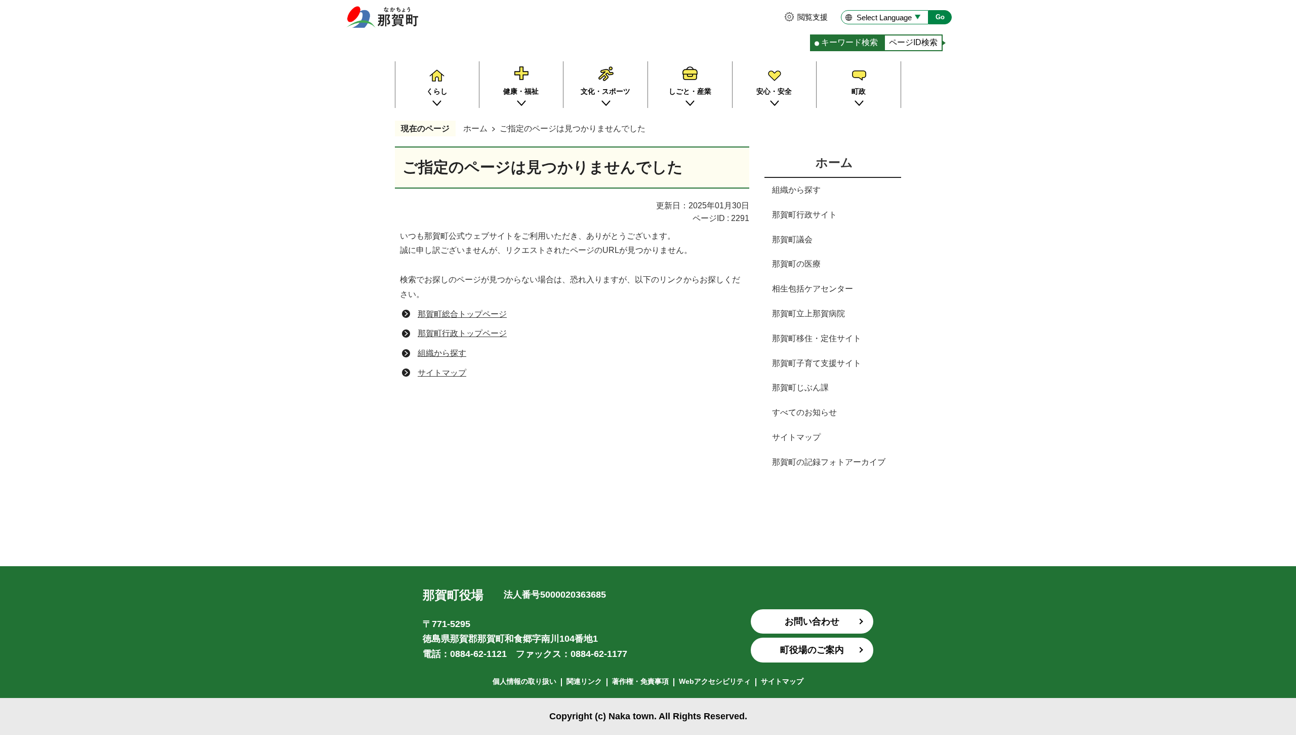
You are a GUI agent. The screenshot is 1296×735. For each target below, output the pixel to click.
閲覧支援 (812, 17)
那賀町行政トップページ (462, 333)
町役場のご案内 (812, 650)
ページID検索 (913, 42)
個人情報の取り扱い (524, 681)
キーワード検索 (849, 42)
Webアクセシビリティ (715, 681)
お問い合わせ (812, 621)
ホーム (475, 128)
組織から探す (442, 353)
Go (940, 17)
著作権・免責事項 (640, 681)
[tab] (847, 42)
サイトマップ (442, 373)
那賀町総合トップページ (462, 314)
